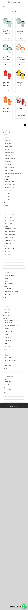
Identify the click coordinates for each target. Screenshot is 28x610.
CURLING (7, 328)
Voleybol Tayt (8, 196)
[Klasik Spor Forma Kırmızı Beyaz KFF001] (7, 75)
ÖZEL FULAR (6, 312)
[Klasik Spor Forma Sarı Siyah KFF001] (21, 75)
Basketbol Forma (8, 208)
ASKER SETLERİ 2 (8, 258)
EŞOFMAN (6, 286)
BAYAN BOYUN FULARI (9, 303)
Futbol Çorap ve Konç (9, 152)
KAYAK (5, 363)
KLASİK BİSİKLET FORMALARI (11, 360)
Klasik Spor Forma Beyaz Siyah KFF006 (20, 31)
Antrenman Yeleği (9, 149)
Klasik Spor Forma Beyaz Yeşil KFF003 (6, 31)
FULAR (4, 297)
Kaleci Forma (8, 164)
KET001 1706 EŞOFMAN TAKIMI (11, 291)
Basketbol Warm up (9, 214)
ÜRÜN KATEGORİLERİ (7, 132)
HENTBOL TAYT (8, 243)
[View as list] (15, 11)
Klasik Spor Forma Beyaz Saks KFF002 (6, 57)
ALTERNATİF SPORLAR (8, 320)
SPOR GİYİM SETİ (7, 384)
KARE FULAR (6, 300)
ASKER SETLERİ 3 (8, 261)
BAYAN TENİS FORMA (9, 395)
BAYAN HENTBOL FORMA (10, 228)
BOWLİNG (6, 281)
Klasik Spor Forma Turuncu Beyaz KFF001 (7, 110)
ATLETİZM (6, 350)
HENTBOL (6, 226)
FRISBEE (6, 334)
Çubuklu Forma (8, 143)
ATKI (5, 202)
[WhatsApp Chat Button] (24, 606)
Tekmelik (7, 176)
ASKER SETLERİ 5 (8, 267)
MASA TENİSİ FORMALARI (10, 401)
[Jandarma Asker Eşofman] (21, 101)
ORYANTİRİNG (8, 340)
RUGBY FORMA (8, 381)
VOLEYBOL (6, 179)
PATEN (6, 343)
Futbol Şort (7, 140)
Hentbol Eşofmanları (9, 237)
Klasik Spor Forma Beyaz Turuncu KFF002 (21, 57)
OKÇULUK (7, 337)
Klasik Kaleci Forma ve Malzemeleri (13, 173)
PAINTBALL (6, 374)
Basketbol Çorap (8, 217)
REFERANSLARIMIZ (7, 315)
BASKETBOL (6, 206)
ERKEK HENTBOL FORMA (10, 231)
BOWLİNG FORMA (9, 283)
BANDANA (6, 278)
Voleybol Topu (8, 199)
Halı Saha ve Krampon (10, 158)
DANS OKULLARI (8, 331)
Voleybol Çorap (8, 193)
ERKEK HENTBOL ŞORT (10, 234)
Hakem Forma (8, 161)
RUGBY (5, 379)
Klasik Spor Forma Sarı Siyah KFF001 (20, 83)
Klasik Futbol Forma (9, 167)
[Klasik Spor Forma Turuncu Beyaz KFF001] (7, 101)
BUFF (5, 270)
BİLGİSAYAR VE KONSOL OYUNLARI (12, 325)
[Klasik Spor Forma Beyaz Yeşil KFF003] (7, 22)
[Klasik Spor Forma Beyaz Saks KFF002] (7, 48)
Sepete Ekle (19, 116)
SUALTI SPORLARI (8, 347)
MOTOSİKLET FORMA (9, 371)
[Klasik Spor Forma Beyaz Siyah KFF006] (21, 22)
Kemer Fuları (7, 309)
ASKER (5, 246)
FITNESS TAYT (8, 389)
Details (7, 38)
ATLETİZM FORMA (8, 352)
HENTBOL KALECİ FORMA (10, 240)
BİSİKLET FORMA (8, 357)
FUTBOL (5, 135)
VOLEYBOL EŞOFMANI (9, 187)
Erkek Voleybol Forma (10, 181)
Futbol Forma (8, 137)
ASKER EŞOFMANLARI (9, 248)
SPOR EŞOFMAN (8, 294)
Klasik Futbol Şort (9, 170)
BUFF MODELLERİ (8, 272)
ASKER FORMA (8, 251)
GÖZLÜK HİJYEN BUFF (9, 275)
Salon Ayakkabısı (8, 190)
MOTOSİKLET (7, 368)
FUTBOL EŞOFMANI (9, 146)
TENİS (5, 392)
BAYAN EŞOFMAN (8, 288)
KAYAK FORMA (8, 365)
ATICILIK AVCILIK (8, 322)
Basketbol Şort (8, 211)
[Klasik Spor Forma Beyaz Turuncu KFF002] (21, 48)
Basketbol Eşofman (9, 220)
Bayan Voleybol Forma (10, 184)
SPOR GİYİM (5, 318)
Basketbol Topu (8, 223)
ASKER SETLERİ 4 (8, 264)
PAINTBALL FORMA (9, 376)
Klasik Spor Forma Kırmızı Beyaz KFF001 (6, 83)
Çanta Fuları (6, 306)
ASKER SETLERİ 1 (8, 255)
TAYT (5, 387)
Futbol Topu (7, 155)
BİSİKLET (6, 355)
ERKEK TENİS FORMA (9, 398)
